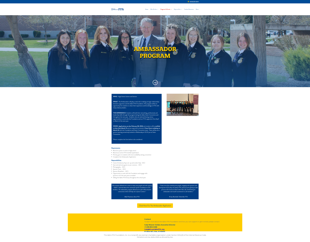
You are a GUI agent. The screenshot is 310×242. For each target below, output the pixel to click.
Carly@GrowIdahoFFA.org (154, 229)
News (197, 9)
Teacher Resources (189, 9)
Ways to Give (177, 9)
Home (146, 9)
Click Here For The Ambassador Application (155, 205)
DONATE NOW (194, 2)
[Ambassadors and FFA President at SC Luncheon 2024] (183, 115)
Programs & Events (165, 9)
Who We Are (153, 9)
